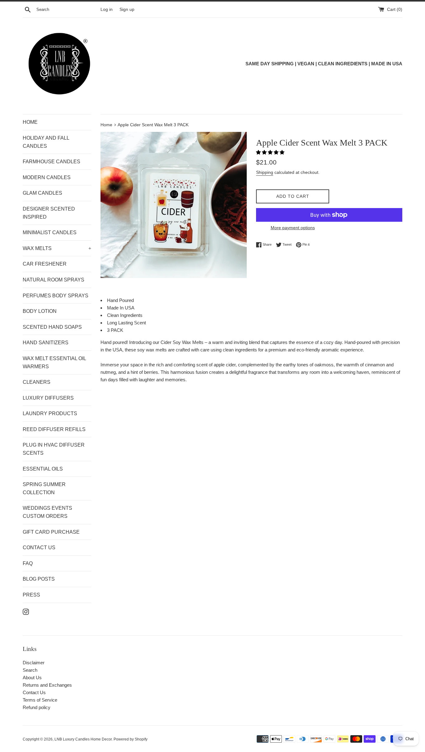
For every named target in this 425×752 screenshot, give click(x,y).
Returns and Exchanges (47, 685)
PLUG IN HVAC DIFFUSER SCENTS (54, 449)
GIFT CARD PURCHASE (51, 532)
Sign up (126, 9)
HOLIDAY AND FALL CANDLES (46, 142)
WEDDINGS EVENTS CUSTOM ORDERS (47, 512)
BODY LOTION (40, 311)
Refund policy (36, 707)
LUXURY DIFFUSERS (48, 398)
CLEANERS (36, 382)
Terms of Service (40, 700)
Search (30, 670)
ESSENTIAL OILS (43, 468)
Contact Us (34, 692)
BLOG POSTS (39, 579)
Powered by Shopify (130, 739)
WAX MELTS (57, 248)
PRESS (31, 594)
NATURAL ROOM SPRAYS (53, 279)
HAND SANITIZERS (45, 342)
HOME (30, 122)
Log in (106, 9)
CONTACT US (39, 547)
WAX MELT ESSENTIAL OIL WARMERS (54, 362)
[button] (271, 152)
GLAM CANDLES (42, 193)
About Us (32, 677)
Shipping (264, 172)
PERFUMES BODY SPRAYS (55, 295)
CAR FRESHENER (45, 264)
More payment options (293, 227)
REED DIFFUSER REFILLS (54, 429)
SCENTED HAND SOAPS (52, 327)
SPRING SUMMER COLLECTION (44, 488)
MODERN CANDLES (47, 177)
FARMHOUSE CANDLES (51, 161)
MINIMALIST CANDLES (50, 232)
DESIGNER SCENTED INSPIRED (49, 213)
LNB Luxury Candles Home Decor (83, 739)
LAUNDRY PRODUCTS (50, 413)
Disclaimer (33, 662)
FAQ (28, 563)
